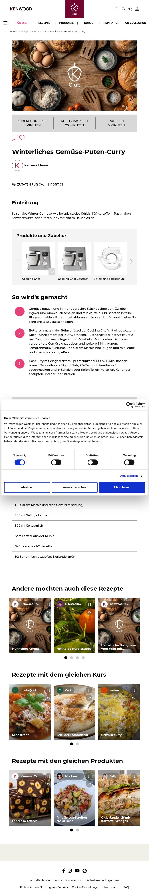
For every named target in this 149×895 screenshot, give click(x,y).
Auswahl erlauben (74, 487)
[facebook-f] (64, 870)
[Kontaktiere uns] (131, 9)
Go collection (135, 22)
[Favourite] (48, 604)
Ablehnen (27, 487)
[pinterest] (84, 870)
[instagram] (70, 870)
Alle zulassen (121, 487)
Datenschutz (74, 880)
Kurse (88, 22)
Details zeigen (129, 475)
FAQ (126, 887)
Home (13, 31)
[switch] (56, 462)
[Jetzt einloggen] (137, 9)
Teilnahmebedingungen (103, 880)
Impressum (111, 887)
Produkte (66, 22)
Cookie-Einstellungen (86, 887)
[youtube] (77, 870)
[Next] (130, 261)
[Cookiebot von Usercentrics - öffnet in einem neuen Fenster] (129, 405)
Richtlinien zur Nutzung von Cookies (44, 887)
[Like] (48, 612)
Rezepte (44, 22)
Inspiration (111, 22)
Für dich (22, 22)
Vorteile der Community (46, 880)
